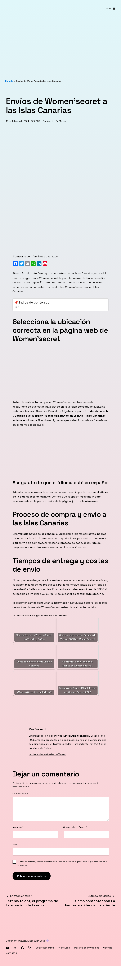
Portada (9, 81)
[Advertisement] (60, 45)
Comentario (20, 793)
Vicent (50, 121)
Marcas (62, 121)
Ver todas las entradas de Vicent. (47, 754)
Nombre (18, 827)
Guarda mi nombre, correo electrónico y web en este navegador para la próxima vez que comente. (62, 863)
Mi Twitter (55, 743)
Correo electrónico (75, 827)
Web (15, 844)
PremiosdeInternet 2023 (86, 743)
